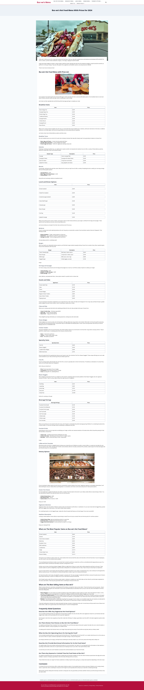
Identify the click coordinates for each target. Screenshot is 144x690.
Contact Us (86, 685)
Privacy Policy (92, 685)
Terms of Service (99, 685)
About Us (81, 685)
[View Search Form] (106, 2)
